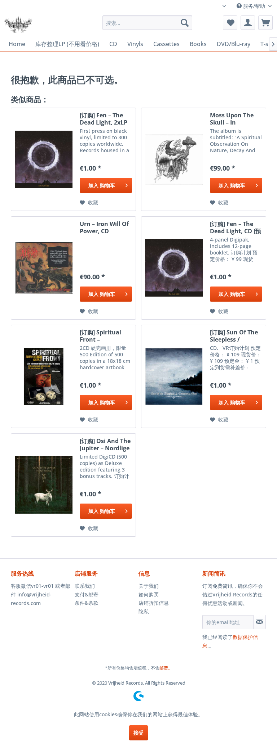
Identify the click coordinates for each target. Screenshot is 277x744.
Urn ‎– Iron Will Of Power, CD (104, 227)
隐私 (143, 611)
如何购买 (148, 594)
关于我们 (148, 585)
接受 (138, 732)
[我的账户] (248, 22)
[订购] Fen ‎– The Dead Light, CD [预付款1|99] (235, 227)
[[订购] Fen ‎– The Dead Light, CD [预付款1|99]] (174, 268)
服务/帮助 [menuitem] (254, 6)
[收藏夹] (230, 22)
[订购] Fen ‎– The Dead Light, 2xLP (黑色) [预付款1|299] (103, 119)
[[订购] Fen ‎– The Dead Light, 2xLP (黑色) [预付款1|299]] (43, 159)
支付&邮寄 (86, 594)
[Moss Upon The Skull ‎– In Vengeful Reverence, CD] (174, 159)
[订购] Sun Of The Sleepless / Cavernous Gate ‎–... (234, 336)
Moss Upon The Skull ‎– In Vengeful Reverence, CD (232, 119)
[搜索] (184, 22)
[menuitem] (147, 22)
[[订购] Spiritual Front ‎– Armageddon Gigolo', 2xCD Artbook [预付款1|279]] (43, 376)
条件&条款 (86, 602)
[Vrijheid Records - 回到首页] (18, 24)
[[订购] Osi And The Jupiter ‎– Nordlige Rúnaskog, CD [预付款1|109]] (43, 485)
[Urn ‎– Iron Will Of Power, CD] (43, 268)
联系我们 (85, 585)
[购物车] (265, 22)
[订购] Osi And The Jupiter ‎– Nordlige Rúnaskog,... (105, 444)
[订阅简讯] (259, 622)
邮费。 (165, 668)
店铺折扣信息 (153, 602)
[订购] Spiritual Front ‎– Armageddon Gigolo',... (100, 336)
